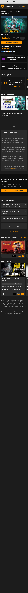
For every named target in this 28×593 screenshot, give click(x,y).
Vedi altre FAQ (14, 231)
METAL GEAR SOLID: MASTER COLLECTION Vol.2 (10, 279)
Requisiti (14, 126)
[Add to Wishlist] (25, 42)
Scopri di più (22, 68)
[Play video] (13, 103)
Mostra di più (13, 168)
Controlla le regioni (5, 48)
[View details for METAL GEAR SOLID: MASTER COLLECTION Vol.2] (13, 270)
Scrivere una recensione (14, 191)
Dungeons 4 (13, 59)
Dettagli (14, 122)
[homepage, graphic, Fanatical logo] (7, 6)
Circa (14, 119)
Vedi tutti (23, 237)
